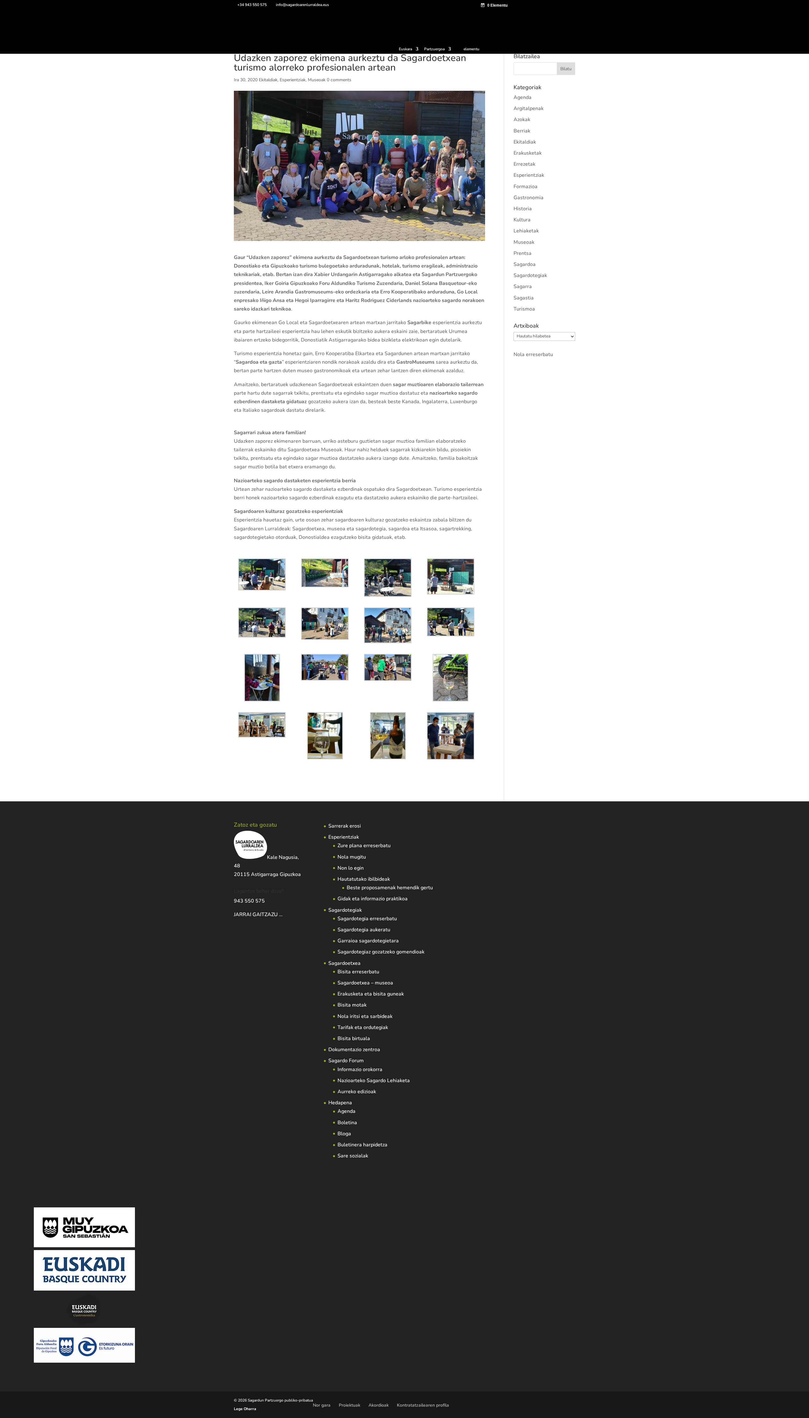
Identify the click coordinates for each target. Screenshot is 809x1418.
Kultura (522, 219)
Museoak (316, 80)
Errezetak (524, 164)
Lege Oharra (245, 1408)
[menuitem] (408, 50)
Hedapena (340, 1102)
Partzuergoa (434, 49)
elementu (471, 49)
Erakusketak (528, 153)
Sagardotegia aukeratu (364, 929)
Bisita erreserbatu (358, 971)
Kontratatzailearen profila (423, 1405)
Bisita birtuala (354, 1038)
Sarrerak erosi (344, 826)
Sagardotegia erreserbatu (367, 918)
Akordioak (378, 1405)
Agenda (523, 97)
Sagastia (524, 297)
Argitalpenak (529, 108)
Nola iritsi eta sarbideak (365, 1016)
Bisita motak (352, 1005)
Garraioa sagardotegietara (368, 940)
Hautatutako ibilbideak (364, 879)
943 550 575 (249, 900)
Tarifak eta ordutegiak (363, 1027)
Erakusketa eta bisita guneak (371, 993)
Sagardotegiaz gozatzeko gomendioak (381, 951)
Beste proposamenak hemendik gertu (390, 887)
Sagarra (523, 286)
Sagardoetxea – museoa (365, 982)
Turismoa (524, 308)
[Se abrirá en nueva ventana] (283, 914)
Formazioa (526, 186)
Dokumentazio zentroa (354, 1049)
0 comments (339, 80)
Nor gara (322, 1405)
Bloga (344, 1133)
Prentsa (523, 253)
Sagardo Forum (346, 1060)
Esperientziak (293, 80)
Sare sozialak (353, 1155)
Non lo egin (351, 868)
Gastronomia (529, 197)
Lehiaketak (526, 230)
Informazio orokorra (360, 1069)
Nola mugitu (352, 857)
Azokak (522, 119)
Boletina (347, 1122)
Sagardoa (525, 264)
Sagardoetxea (344, 963)
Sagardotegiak (530, 275)
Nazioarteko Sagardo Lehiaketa (374, 1080)
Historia (523, 208)
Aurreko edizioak (357, 1091)
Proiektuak (349, 1405)
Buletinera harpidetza (362, 1144)
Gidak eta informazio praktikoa (373, 898)
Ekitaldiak (268, 80)
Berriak (522, 130)
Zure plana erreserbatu (364, 845)
